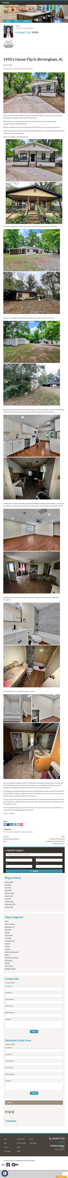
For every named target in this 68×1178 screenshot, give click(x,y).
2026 (6, 921)
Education (8, 930)
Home (8, 21)
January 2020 (9, 901)
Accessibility (7, 1151)
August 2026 (9, 882)
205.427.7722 (24, 32)
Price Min (8, 857)
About (31, 1139)
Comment (8, 1019)
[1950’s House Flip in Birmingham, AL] (34, 112)
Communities (33, 1143)
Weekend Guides (10, 969)
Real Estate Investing (11, 958)
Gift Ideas (8, 938)
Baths (37, 863)
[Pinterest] (35, 32)
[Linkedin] (33, 32)
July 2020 (8, 899)
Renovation (8, 960)
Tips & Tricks (9, 966)
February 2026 (9, 893)
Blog (16, 21)
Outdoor (8, 949)
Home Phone (9, 1006)
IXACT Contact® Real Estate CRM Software (22, 1160)
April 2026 (8, 890)
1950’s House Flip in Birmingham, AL (33, 59)
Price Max (38, 857)
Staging (7, 963)
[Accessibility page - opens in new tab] (15, 1167)
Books (7, 955)
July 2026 (8, 885)
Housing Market (10, 941)
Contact (26, 21)
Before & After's (8, 68)
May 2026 (8, 888)
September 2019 (10, 904)
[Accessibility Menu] (5, 1173)
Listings (30, 68)
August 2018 (9, 907)
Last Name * (8, 992)
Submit (34, 1031)
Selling (18, 1151)
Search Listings (21, 1139)
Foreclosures (23, 68)
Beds (7, 863)
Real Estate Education (11, 952)
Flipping (16, 68)
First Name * (9, 986)
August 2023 (9, 896)
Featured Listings (21, 1143)
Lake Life (7, 944)
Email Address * (10, 999)
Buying (18, 1147)
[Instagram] (37, 32)
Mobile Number (9, 1012)
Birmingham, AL (10, 927)
